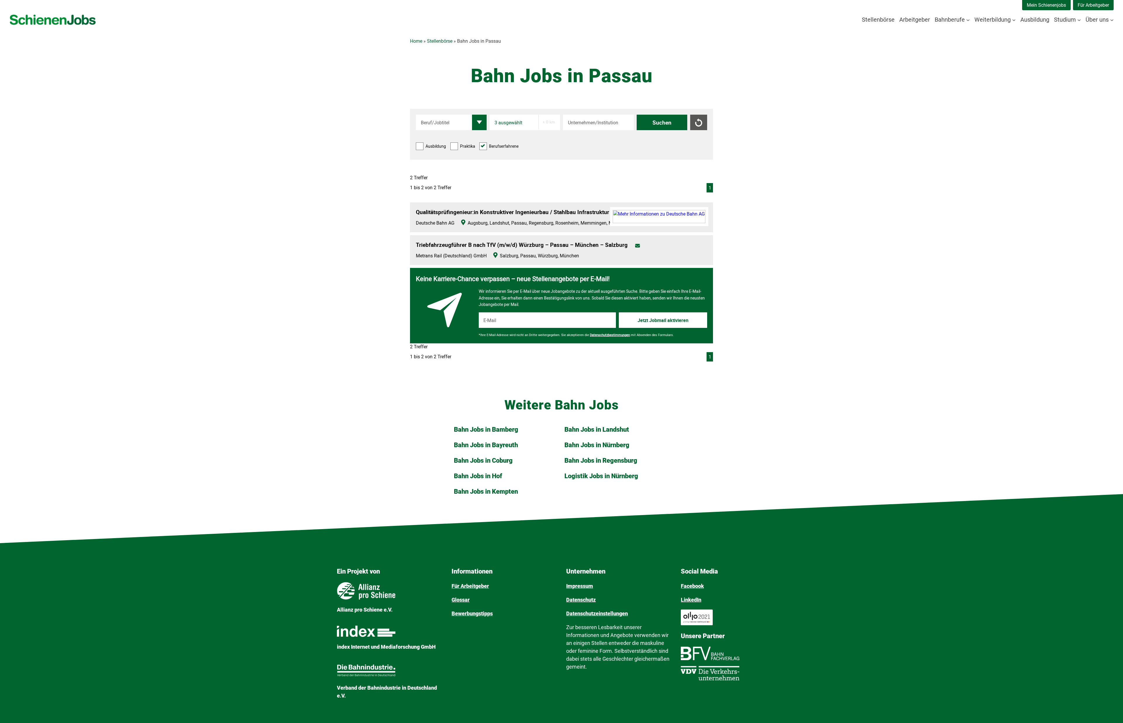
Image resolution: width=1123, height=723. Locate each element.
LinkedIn (691, 600)
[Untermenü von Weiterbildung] (1014, 19)
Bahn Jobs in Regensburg (600, 460)
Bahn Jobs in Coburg (483, 460)
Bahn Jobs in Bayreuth (486, 445)
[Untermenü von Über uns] (1112, 19)
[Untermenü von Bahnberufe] (968, 19)
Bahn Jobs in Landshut (596, 429)
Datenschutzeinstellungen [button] (597, 613)
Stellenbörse (439, 41)
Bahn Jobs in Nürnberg (596, 445)
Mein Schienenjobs (1046, 5)
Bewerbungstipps (472, 613)
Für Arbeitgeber (1093, 5)
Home (416, 41)
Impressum (579, 586)
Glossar (461, 600)
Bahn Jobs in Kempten (486, 491)
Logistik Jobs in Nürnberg (601, 476)
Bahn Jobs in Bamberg (486, 429)
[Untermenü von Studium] (1079, 19)
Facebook (692, 586)
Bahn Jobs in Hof (478, 476)
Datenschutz (581, 600)
